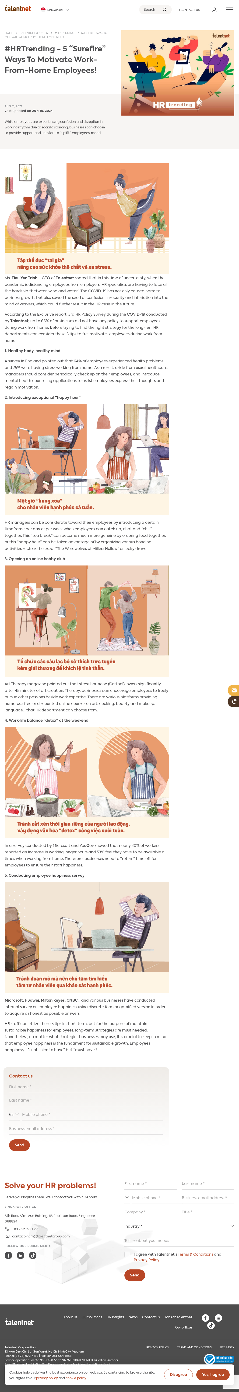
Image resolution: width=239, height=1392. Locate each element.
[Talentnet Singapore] (18, 8)
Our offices (183, 1327)
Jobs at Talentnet (178, 1316)
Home (9, 33)
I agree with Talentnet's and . (177, 1256)
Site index (227, 1347)
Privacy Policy (146, 1259)
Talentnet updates (34, 33)
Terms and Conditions (194, 1347)
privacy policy (47, 1377)
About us (70, 1316)
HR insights (115, 1316)
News (133, 1316)
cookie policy (76, 1377)
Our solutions (92, 1316)
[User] (214, 9)
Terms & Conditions (195, 1254)
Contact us (151, 1316)
